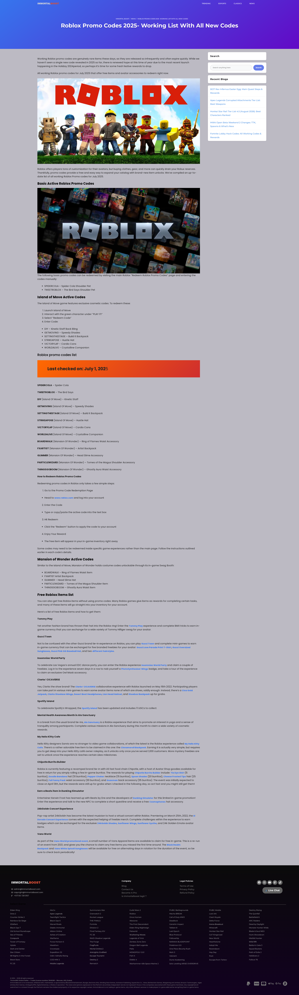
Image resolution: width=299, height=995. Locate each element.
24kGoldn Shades (107, 823)
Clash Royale (215, 917)
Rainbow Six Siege (18, 921)
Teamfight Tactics (58, 917)
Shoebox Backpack (139, 694)
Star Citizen (15, 952)
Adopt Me (213, 945)
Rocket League (96, 917)
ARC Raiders (254, 921)
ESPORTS (222, 3)
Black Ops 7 (15, 928)
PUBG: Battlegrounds (178, 910)
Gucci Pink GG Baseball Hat (66, 651)
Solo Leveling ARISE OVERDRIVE (183, 963)
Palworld (133, 931)
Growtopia (54, 949)
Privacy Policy (187, 889)
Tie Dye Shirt (177, 772)
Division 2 (94, 928)
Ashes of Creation (58, 935)
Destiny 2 (94, 960)
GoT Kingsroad (215, 935)
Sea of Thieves (16, 935)
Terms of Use (186, 886)
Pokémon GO (175, 945)
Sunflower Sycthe (147, 823)
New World (214, 938)
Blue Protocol (175, 935)
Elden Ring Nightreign (139, 928)
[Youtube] (269, 882)
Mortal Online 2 (96, 949)
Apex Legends (56, 914)
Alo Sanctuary (92, 722)
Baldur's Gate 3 (255, 945)
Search (259, 68)
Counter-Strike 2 (17, 917)
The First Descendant (139, 924)
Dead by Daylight (256, 924)
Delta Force (214, 921)
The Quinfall (254, 914)
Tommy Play (136, 625)
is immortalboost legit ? (134, 896)
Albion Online (56, 931)
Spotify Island (89, 708)
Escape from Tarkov (218, 960)
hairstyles (108, 651)
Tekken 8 (173, 928)
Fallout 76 (253, 960)
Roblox (133, 914)
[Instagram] (264, 882)
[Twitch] (275, 882)
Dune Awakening (177, 960)
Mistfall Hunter (255, 938)
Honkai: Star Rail (216, 931)
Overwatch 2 (95, 914)
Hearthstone (214, 942)
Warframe (54, 938)
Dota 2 (13, 914)
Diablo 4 (133, 960)
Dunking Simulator (143, 798)
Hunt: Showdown (256, 935)
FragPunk (94, 945)
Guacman (112, 780)
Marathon (54, 945)
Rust (211, 956)
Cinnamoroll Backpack (133, 747)
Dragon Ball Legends (139, 945)
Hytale (13, 945)
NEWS (252, 3)
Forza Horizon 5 (57, 942)
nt (101, 651)
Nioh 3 (172, 952)
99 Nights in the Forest (20, 956)
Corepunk (14, 938)
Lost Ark (213, 914)
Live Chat (274, 890)
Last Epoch (174, 931)
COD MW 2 (55, 960)
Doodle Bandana (58, 776)
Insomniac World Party (154, 665)
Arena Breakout (216, 924)
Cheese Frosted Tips (174, 776)
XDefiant (14, 924)
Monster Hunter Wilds (259, 928)
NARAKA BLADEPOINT (179, 942)
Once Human (135, 917)
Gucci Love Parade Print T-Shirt (154, 647)
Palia (132, 949)
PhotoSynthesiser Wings (134, 668)
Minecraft (213, 928)
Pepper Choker (95, 776)
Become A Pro (129, 893)
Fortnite (93, 924)
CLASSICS (238, 3)
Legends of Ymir (137, 938)
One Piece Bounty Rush (179, 949)
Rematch (94, 963)
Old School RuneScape (20, 931)
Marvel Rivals (55, 924)
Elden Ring (15, 910)
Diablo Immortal (57, 928)
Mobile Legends (57, 963)
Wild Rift (253, 942)
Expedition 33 (56, 952)
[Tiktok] (280, 882)
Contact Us (127, 889)
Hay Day (212, 952)
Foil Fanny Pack (57, 780)
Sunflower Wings (127, 823)
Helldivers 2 (254, 956)
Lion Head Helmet (112, 694)
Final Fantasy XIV (97, 931)
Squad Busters (255, 949)
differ (95, 651)
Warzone (133, 921)
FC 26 (92, 935)
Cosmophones (157, 801)
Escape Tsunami (97, 956)
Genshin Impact (176, 924)
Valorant (173, 956)
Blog (124, 886)
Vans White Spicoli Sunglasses (71, 848)
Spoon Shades (139, 776)
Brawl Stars (15, 960)
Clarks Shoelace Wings (60, 694)
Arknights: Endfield (98, 952)
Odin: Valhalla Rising (59, 956)
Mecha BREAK (175, 914)
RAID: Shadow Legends (100, 938)
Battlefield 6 (254, 917)
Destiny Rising (255, 910)
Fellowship (174, 938)
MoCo (52, 910)
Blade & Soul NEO (257, 931)
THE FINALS (95, 921)
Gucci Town (147, 643)
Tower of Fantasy (17, 942)
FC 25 (12, 963)
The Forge (94, 942)
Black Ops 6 (55, 921)
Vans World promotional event (71, 841)
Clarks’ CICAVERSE (85, 686)
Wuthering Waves (137, 935)
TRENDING (206, 3)
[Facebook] (259, 882)
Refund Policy (187, 893)
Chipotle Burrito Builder (147, 772)
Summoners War (97, 910)
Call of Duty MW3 (177, 917)
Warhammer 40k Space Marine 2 (144, 963)
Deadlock (173, 921)
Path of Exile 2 (255, 952)
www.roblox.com (63, 497)
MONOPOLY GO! (137, 952)
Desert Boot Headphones (88, 694)
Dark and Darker (17, 949)
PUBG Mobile (215, 910)
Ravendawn (214, 949)
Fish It (132, 956)
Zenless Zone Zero (138, 942)
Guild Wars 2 (135, 910)
